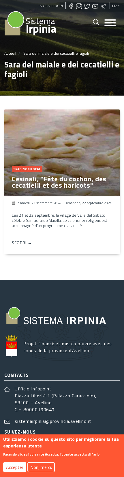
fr (114, 6)
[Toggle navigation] (110, 23)
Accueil (10, 53)
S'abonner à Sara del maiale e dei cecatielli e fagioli (6, 263)
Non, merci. (41, 467)
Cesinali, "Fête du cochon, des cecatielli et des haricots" (59, 181)
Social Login (51, 5)
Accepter (14, 467)
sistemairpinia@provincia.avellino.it (53, 421)
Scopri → (22, 243)
